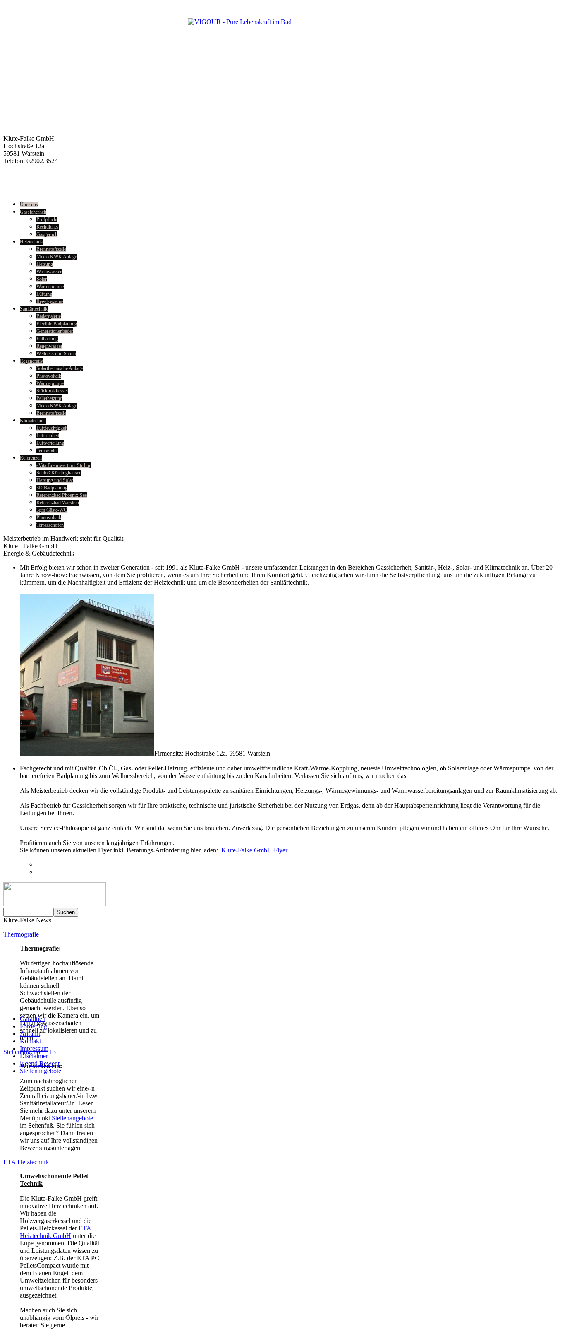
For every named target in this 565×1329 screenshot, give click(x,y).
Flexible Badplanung (56, 324)
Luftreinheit (47, 435)
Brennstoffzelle (51, 249)
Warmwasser (49, 271)
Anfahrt (30, 1033)
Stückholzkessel (52, 391)
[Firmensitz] (87, 753)
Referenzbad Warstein (57, 503)
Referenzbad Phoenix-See (61, 495)
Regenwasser (49, 346)
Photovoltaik (48, 376)
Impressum (34, 1048)
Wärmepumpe (50, 286)
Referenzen (31, 458)
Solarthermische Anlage (59, 368)
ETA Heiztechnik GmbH (55, 1232)
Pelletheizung (49, 398)
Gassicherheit (33, 212)
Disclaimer (34, 1055)
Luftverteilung (50, 443)
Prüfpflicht (46, 219)
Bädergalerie (48, 316)
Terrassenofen (50, 525)
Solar (41, 279)
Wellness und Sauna (56, 353)
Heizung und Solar (54, 480)
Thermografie (21, 934)
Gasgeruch (46, 234)
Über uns (29, 204)
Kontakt (30, 1041)
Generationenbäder (54, 331)
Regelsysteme (49, 301)
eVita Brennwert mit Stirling (63, 465)
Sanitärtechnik (34, 309)
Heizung (44, 264)
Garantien (32, 1018)
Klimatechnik (33, 421)
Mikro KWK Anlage (56, 257)
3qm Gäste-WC (51, 510)
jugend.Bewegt (40, 1063)
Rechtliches (47, 227)
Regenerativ (31, 361)
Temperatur (47, 450)
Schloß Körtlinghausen (58, 473)
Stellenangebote (72, 1118)
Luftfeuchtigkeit (51, 428)
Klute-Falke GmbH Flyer (254, 850)
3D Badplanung (51, 488)
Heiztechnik (31, 242)
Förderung (33, 1026)
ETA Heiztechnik (26, 1161)
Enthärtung (47, 339)
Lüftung (44, 294)
